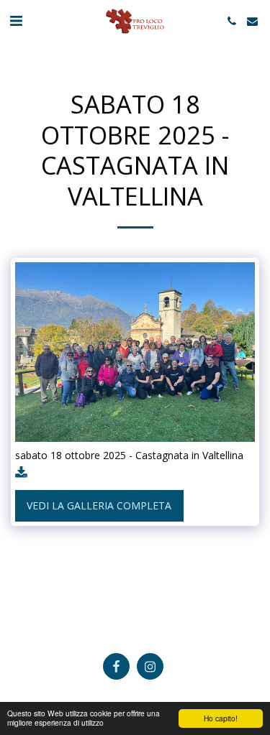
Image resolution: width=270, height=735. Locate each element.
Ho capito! (221, 718)
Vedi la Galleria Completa (99, 505)
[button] (16, 20)
